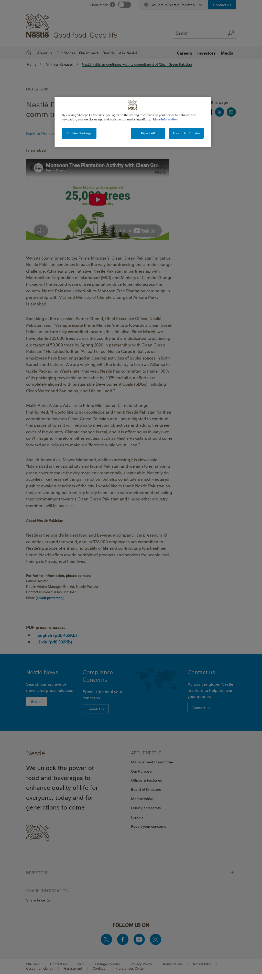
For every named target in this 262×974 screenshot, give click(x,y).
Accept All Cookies (186, 133)
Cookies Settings (79, 133)
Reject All (148, 133)
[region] (132, 122)
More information (165, 119)
